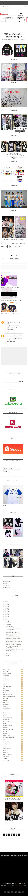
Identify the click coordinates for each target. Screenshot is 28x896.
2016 (6, 613)
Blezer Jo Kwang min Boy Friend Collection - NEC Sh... (13, 639)
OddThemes (13, 885)
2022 (6, 603)
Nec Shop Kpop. (20, 883)
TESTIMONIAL (6, 585)
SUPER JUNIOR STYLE (8, 754)
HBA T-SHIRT (6, 702)
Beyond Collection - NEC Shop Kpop (14, 641)
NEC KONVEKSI (6, 587)
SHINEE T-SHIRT (15, 243)
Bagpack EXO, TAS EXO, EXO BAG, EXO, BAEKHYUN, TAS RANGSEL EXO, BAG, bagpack (14, 800)
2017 (6, 611)
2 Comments (22, 39)
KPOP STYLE (6, 719)
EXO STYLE (5, 692)
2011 (6, 621)
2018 (6, 609)
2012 (6, 619)
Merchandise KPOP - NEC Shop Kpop (14, 631)
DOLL (4, 688)
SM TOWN (22, 243)
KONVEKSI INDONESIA (8, 717)
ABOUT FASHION (7, 673)
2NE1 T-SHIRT (6, 669)
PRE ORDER (5, 733)
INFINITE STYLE (6, 708)
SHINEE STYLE (7, 243)
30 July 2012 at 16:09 (16, 335)
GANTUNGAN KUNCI (7, 694)
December (8, 623)
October (8, 624)
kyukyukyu (9, 322)
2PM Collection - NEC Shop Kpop (13, 643)
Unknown (9, 335)
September (8, 626)
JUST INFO (5, 714)
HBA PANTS (5, 700)
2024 (6, 601)
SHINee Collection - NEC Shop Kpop (14, 644)
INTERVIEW (5, 710)
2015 (6, 614)
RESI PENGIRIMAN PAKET (8, 737)
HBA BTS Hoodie (9, 820)
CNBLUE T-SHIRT (7, 686)
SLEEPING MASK (7, 748)
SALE (4, 739)
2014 (6, 616)
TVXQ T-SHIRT (6, 760)
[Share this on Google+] (15, 246)
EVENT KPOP (6, 690)
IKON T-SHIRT (6, 706)
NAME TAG (5, 727)
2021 (6, 604)
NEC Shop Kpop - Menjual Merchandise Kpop (11, 651)
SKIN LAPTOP (6, 745)
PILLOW (5, 731)
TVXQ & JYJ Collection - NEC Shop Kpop (14, 649)
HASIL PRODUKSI (7, 581)
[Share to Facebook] (6, 246)
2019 (6, 608)
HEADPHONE (6, 704)
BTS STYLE (5, 683)
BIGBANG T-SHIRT (7, 681)
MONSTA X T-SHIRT (7, 725)
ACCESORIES (6, 675)
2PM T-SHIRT (6, 671)
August (7, 653)
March (7, 655)
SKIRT (4, 747)
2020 (6, 606)
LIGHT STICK (6, 721)
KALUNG (5, 715)
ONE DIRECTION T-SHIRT (8, 729)
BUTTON (5, 684)
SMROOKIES (6, 752)
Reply (8, 331)
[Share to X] (10, 246)
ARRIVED (5, 677)
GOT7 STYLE (6, 698)
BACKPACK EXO (6, 679)
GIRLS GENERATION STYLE (9, 696)
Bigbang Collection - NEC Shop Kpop (14, 637)
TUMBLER (5, 758)
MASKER (5, 723)
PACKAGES (5, 583)
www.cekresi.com (7, 472)
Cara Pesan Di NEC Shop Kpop (12, 632)
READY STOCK (6, 735)
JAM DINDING (6, 712)
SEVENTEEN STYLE (7, 741)
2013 (6, 618)
